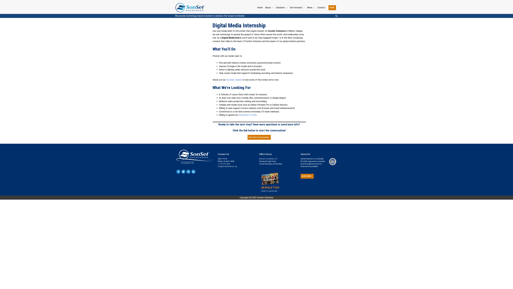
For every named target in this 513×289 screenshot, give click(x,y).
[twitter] (183, 172)
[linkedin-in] (193, 172)
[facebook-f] (178, 172)
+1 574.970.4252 (224, 164)
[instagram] (188, 172)
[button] (332, 7)
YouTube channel (234, 80)
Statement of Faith (247, 115)
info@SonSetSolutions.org (227, 166)
